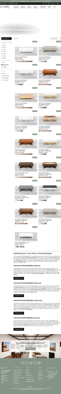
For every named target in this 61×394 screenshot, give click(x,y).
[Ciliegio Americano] (26, 61)
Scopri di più (19, 278)
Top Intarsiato (5, 78)
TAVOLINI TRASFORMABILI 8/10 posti (27, 283)
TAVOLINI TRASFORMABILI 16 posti (27, 318)
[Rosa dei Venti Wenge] (50, 84)
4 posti (4, 45)
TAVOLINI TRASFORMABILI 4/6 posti (27, 265)
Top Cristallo (5, 80)
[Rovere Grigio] (18, 84)
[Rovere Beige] (17, 84)
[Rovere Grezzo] (18, 246)
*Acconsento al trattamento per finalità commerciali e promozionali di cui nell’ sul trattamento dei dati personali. (52, 376)
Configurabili (16, 383)
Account (39, 370)
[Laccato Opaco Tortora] (42, 61)
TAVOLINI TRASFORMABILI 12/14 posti (28, 300)
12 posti (4, 53)
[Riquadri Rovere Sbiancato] (39, 84)
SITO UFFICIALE (3, 3)
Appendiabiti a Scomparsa (19, 377)
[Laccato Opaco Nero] (45, 61)
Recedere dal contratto (30, 381)
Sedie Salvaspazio (17, 375)
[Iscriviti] (56, 371)
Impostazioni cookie (30, 377)
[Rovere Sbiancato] (17, 61)
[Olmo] (20, 61)
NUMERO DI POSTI (6, 42)
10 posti (4, 51)
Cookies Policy (29, 375)
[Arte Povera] (28, 61)
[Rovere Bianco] (15, 61)
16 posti (4, 58)
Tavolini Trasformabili (18, 370)
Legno (4, 73)
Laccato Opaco (6, 75)
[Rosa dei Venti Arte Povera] (49, 84)
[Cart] (48, 3)
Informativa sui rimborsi (41, 378)
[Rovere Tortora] (22, 61)
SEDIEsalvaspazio (35, 7)
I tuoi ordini (40, 371)
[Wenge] (30, 61)
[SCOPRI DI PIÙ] (30, 346)
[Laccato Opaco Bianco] (39, 61)
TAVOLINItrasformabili (16, 7)
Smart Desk (16, 379)
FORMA (3, 62)
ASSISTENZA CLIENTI (13, 3)
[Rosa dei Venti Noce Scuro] (45, 84)
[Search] (46, 3)
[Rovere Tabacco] (20, 84)
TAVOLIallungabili (29, 7)
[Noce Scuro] (23, 61)
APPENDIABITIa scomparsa (42, 7)
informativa (51, 376)
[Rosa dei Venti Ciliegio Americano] (47, 84)
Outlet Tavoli (16, 381)
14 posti (4, 56)
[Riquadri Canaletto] (42, 84)
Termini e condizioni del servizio (41, 375)
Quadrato (5, 67)
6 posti (4, 47)
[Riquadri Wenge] (44, 84)
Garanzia (27, 371)
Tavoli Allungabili (17, 373)
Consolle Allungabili (18, 371)
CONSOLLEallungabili (22, 7)
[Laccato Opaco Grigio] (44, 61)
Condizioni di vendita (30, 379)
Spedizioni (28, 370)
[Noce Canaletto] (25, 61)
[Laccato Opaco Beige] (41, 61)
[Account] (43, 3)
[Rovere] (18, 61)
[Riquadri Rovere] (41, 84)
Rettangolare (5, 38)
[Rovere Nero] (31, 61)
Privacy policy (28, 373)
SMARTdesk (49, 7)
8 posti (4, 49)
